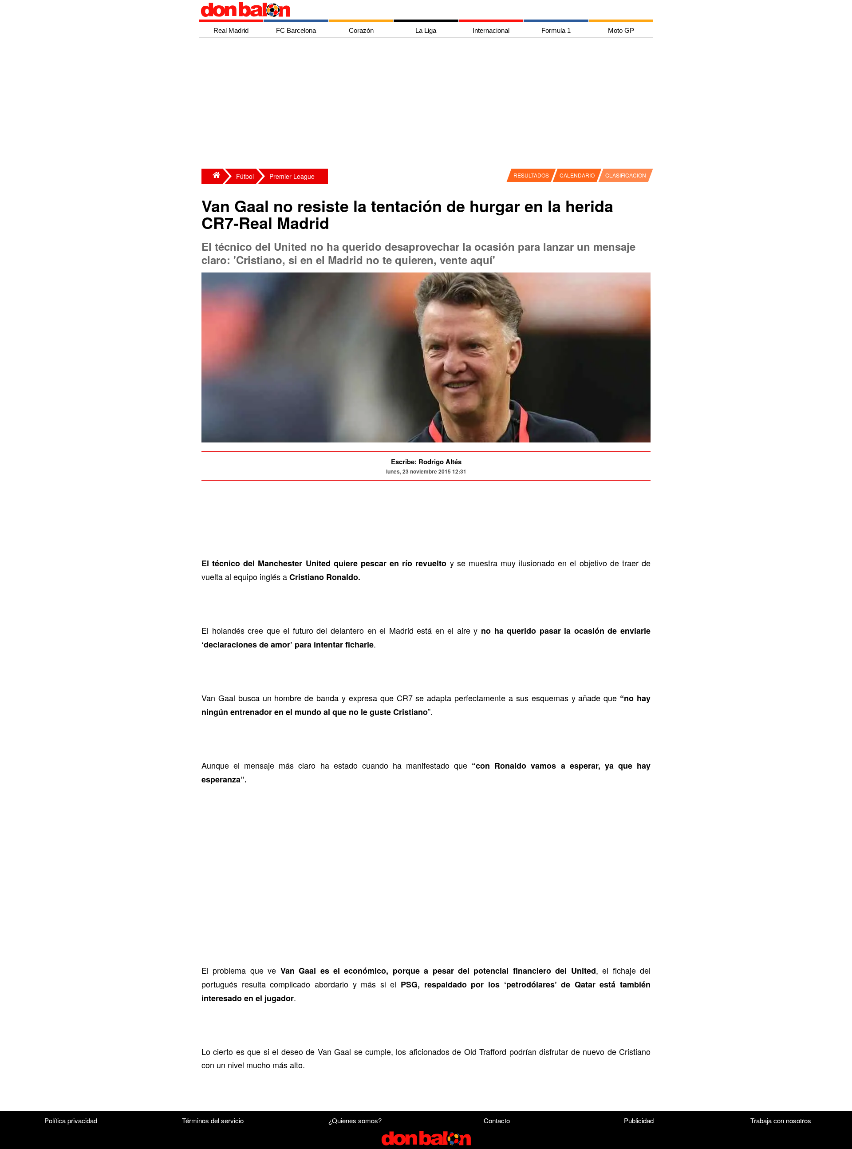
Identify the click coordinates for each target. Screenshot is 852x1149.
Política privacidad (70, 1120)
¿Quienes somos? (355, 1120)
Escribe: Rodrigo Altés (426, 461)
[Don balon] (416, 10)
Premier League (292, 176)
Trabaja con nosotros (780, 1120)
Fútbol (245, 176)
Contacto (497, 1120)
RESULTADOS (531, 175)
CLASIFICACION (625, 175)
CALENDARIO (577, 175)
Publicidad (639, 1120)
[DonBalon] (212, 176)
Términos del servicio (213, 1120)
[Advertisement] (428, 104)
